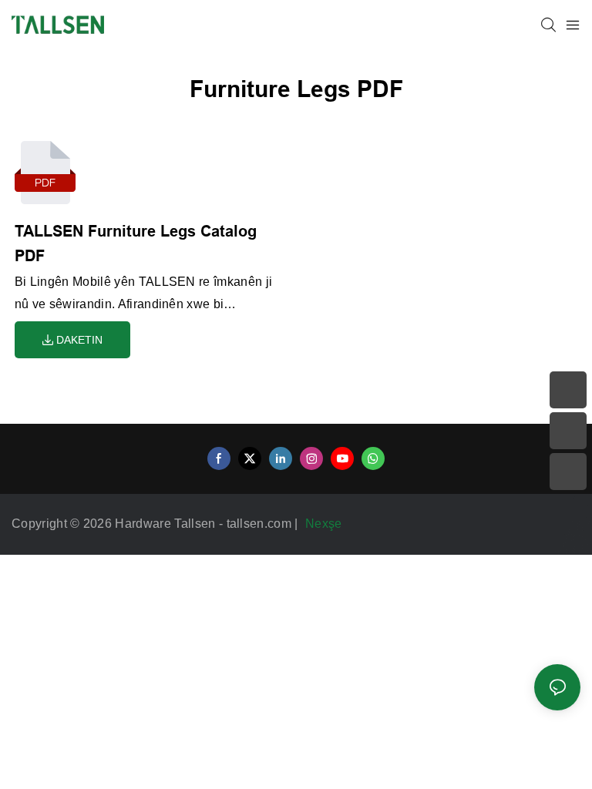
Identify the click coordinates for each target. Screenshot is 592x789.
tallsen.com (261, 523)
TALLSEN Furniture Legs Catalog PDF (136, 243)
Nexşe (325, 523)
